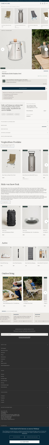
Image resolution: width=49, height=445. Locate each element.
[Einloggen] (40, 3)
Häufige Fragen (4, 378)
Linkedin (2, 402)
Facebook (3, 398)
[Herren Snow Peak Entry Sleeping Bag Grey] (31, 253)
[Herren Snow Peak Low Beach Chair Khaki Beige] (7, 16)
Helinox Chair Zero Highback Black (33, 25)
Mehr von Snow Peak (10, 184)
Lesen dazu (44, 83)
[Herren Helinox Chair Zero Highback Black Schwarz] (33, 16)
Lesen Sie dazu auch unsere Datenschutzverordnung (25, 337)
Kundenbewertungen (5, 384)
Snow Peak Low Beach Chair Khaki (6, 25)
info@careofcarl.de (10, 419)
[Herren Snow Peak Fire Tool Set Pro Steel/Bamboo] (43, 253)
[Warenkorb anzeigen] (45, 3)
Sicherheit (3, 352)
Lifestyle (3, 30)
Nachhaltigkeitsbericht (5, 365)
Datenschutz (3, 356)
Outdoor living (9, 30)
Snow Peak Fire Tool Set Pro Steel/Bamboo (43, 263)
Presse (2, 354)
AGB (2, 361)
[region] (24, 318)
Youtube (2, 400)
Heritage (17, 114)
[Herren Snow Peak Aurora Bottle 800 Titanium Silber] (20, 16)
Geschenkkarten (4, 387)
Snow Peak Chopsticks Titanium (17, 263)
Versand (2, 374)
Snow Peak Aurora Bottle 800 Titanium (20, 25)
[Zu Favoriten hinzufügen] (19, 150)
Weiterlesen (24, 433)
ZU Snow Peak (5, 202)
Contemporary (10, 114)
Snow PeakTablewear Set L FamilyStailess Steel (31, 232)
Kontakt (2, 376)
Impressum (3, 359)
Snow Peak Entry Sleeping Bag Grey (30, 263)
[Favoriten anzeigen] (42, 3)
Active (3, 114)
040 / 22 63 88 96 (7, 418)
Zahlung (2, 382)
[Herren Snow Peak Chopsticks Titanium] (18, 253)
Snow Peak (4, 71)
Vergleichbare (11, 142)
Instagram (3, 395)
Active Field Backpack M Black (8, 232)
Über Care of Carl (4, 350)
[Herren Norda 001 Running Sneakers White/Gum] (6, 253)
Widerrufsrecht (4, 363)
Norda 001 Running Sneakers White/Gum (4, 263)
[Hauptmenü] (47, 3)
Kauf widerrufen (4, 380)
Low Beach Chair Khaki (28, 303)
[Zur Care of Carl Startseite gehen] (5, 3)
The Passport (3, 348)
